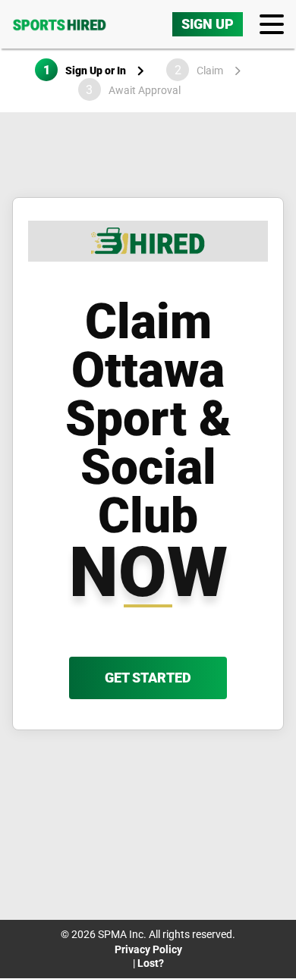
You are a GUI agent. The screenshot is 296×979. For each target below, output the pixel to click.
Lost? (150, 963)
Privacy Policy (148, 949)
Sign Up (207, 24)
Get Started (148, 678)
